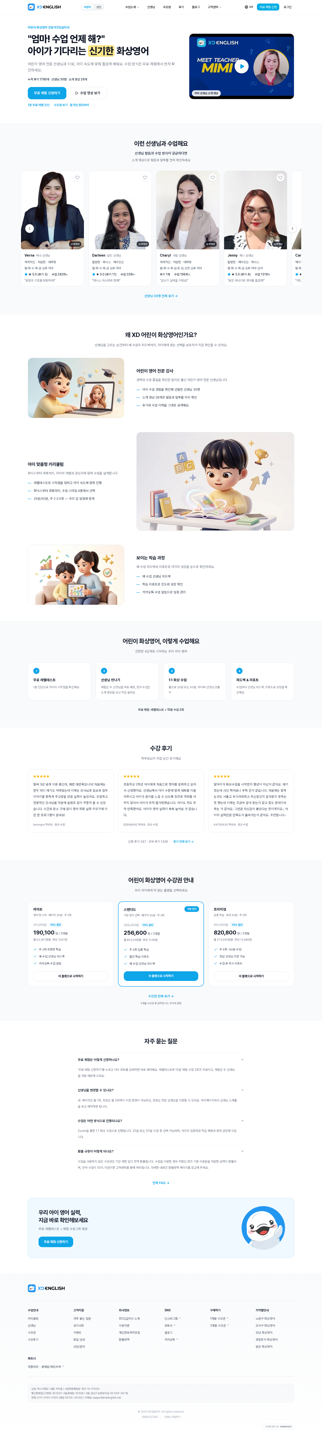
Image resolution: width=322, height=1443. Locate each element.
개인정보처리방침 (129, 1332)
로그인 (288, 7)
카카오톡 (171, 1339)
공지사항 (78, 1325)
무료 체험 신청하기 (47, 93)
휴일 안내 (79, 1339)
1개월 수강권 (219, 1318)
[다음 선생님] (292, 228)
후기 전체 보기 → (183, 841)
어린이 (87, 7)
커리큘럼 (33, 1318)
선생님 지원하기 (172, 1416)
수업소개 (130, 7)
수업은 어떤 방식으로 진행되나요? (100, 1121)
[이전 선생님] (29, 228)
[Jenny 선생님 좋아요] (280, 177)
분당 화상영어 (264, 1346)
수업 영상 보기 (90, 93)
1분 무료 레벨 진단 (39, 105)
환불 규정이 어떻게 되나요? (96, 1151)
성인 (98, 7)
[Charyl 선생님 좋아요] (213, 177)
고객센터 (213, 7)
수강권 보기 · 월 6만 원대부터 (71, 105)
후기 (181, 7)
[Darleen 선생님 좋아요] (145, 177)
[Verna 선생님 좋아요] (77, 177)
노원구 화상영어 (265, 1318)
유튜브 (170, 1325)
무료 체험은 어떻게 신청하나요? (98, 1060)
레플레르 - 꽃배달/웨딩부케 (46, 1367)
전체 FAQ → (161, 1183)
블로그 (196, 7)
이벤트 (77, 1332)
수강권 (167, 7)
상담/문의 (79, 1346)
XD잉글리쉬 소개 (129, 1318)
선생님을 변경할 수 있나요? (96, 1090)
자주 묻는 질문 (82, 1318)
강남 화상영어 (264, 1332)
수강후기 (33, 1339)
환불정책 (124, 1339)
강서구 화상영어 (265, 1325)
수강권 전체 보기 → (161, 996)
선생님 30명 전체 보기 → (161, 296)
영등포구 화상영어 (267, 1339)
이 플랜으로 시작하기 (70, 976)
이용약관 (124, 1325)
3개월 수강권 (219, 1325)
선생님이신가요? (150, 1416)
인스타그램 (173, 1318)
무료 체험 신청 (268, 7)
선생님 (151, 7)
